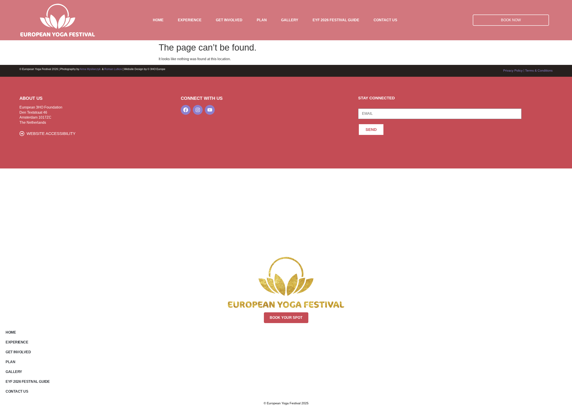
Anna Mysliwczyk (90, 69)
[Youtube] (210, 110)
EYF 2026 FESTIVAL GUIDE (336, 20)
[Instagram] (198, 110)
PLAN (262, 20)
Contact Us (385, 20)
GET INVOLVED (229, 20)
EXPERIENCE (190, 20)
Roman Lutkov (113, 69)
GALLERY (289, 20)
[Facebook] (186, 110)
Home (158, 20)
